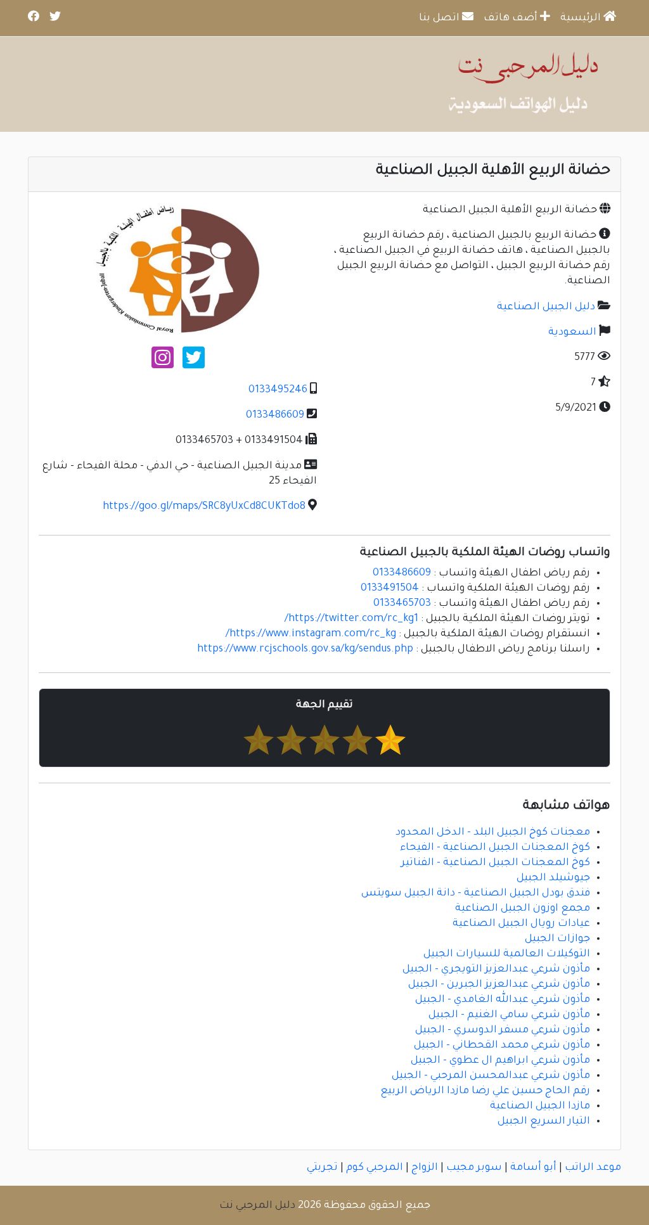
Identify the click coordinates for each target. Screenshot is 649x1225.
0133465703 (402, 604)
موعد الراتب (593, 1168)
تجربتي (322, 1168)
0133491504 (390, 588)
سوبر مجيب (474, 1168)
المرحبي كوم (374, 1168)
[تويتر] (194, 363)
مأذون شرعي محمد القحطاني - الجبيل (502, 1045)
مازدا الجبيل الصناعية (540, 1106)
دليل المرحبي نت (257, 1206)
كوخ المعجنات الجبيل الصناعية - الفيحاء (495, 848)
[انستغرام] (162, 363)
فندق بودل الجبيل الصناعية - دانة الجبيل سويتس (475, 893)
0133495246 (277, 390)
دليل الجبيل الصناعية (546, 307)
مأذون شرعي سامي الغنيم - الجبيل (509, 1015)
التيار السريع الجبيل (544, 1121)
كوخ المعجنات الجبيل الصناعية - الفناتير (495, 863)
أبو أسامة (533, 1168)
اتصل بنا (440, 18)
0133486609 (275, 415)
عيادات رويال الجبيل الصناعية (521, 924)
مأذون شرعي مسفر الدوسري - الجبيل (502, 1030)
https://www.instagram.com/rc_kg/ (311, 634)
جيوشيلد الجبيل (553, 878)
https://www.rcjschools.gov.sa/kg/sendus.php (305, 649)
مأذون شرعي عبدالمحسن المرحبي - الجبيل (491, 1076)
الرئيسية (581, 18)
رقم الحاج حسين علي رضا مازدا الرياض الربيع (485, 1091)
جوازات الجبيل (557, 939)
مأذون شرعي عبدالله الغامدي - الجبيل (502, 1000)
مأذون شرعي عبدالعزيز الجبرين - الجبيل (499, 985)
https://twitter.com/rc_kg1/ (351, 619)
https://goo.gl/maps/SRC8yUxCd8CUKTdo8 (204, 507)
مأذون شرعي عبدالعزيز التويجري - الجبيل (496, 969)
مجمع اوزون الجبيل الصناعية (522, 908)
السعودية (572, 332)
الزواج (424, 1168)
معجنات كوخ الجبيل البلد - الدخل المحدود (492, 832)
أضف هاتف (512, 18)
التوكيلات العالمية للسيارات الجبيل (506, 954)
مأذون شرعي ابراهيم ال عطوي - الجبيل (500, 1061)
